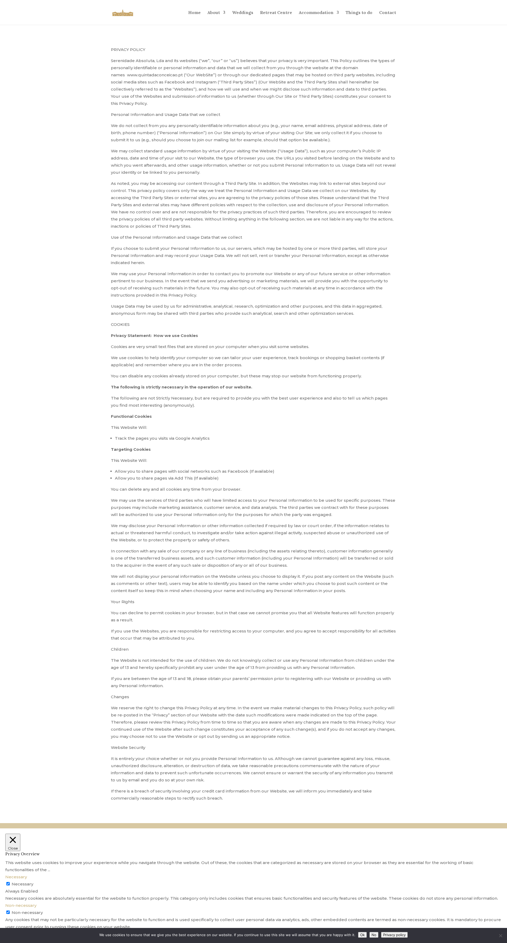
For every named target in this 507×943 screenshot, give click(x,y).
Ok (362, 935)
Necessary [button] (16, 876)
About (214, 13)
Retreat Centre (276, 13)
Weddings (242, 13)
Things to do (359, 13)
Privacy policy (394, 935)
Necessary (22, 883)
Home (194, 13)
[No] (500, 935)
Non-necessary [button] (20, 905)
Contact (387, 13)
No (374, 935)
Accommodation (316, 13)
